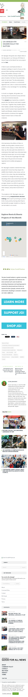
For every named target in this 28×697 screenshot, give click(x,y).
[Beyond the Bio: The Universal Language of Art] (14, 422)
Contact (4, 593)
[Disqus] (14, 495)
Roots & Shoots (6, 357)
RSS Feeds (4, 596)
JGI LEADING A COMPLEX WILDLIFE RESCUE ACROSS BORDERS (16, 622)
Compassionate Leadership (8, 350)
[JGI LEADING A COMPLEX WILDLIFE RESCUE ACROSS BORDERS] (14, 441)
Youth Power (23, 51)
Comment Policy (6, 590)
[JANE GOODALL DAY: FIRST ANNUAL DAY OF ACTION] (4, 648)
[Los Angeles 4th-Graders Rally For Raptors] (14, 32)
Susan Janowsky (7, 50)
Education (19, 350)
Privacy (3, 599)
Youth (3, 359)
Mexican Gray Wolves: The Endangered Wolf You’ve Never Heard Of (20, 371)
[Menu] (2, 11)
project (7, 100)
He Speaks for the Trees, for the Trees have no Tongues (8, 370)
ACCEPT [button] (15, 693)
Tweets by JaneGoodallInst (9, 682)
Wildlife (22, 357)
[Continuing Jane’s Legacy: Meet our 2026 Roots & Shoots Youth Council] (14, 461)
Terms (3, 601)
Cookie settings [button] (6, 693)
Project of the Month (7, 354)
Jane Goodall (10, 352)
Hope (3, 352)
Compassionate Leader (7, 347)
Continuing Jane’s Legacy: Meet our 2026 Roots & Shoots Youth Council (13, 471)
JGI (15, 352)
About (3, 587)
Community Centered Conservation (10, 345)
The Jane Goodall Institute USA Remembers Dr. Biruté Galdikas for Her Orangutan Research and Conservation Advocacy (17, 640)
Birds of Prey (5, 343)
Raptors (16, 354)
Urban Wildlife (14, 357)
